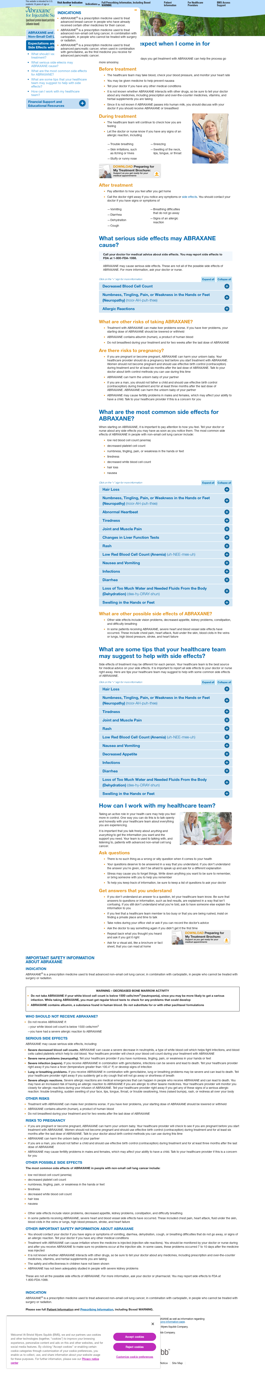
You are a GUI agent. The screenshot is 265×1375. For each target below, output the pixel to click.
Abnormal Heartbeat (120, 512)
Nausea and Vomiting (121, 562)
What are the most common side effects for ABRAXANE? (59, 72)
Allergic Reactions (118, 308)
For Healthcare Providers (195, 4)
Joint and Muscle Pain (122, 528)
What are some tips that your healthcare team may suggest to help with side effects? (59, 83)
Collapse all (224, 279)
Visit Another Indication (70, 3)
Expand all (208, 279)
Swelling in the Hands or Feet (128, 602)
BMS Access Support (223, 4)
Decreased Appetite (119, 754)
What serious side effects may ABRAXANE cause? (52, 64)
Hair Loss (110, 489)
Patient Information (170, 4)
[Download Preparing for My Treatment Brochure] (130, 170)
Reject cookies (135, 1347)
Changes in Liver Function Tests (130, 537)
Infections (111, 571)
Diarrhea (110, 579)
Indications (92, 4)
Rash (107, 545)
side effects (189, 196)
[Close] (152, 1323)
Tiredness (111, 520)
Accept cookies (134, 1336)
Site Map (177, 1363)
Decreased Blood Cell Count (127, 286)
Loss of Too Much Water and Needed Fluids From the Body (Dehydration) (154, 591)
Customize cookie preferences (134, 1356)
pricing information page (171, 1321)
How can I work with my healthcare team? (55, 93)
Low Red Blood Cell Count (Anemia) (148, 554)
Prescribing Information (96, 1309)
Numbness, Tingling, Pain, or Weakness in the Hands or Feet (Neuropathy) (156, 297)
